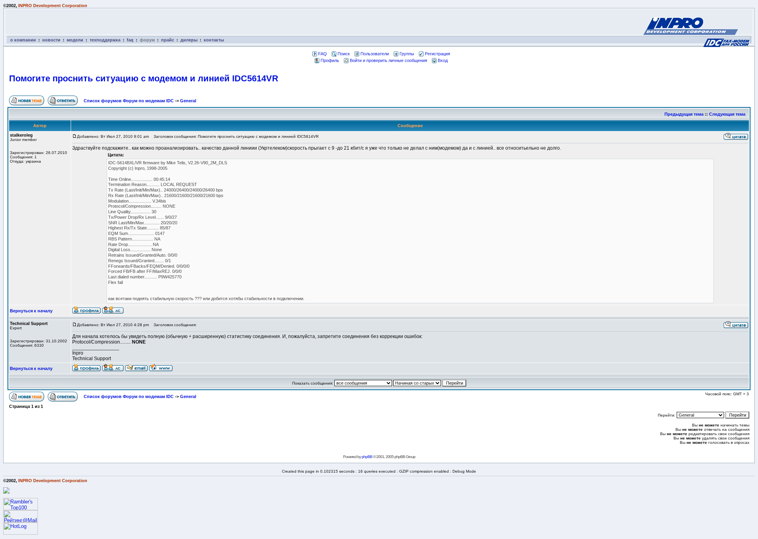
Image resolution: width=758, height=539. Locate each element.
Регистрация (437, 53)
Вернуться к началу (31, 310)
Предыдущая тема (684, 114)
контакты (214, 40)
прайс (167, 40)
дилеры (188, 40)
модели (75, 40)
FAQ (322, 53)
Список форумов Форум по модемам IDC (129, 100)
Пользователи (374, 53)
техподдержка (105, 40)
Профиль (330, 60)
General (188, 100)
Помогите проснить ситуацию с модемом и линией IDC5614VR (143, 78)
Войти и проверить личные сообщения (388, 60)
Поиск (344, 53)
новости (51, 40)
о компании (23, 40)
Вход (443, 60)
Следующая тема (727, 114)
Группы (407, 53)
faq (130, 40)
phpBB (367, 456)
